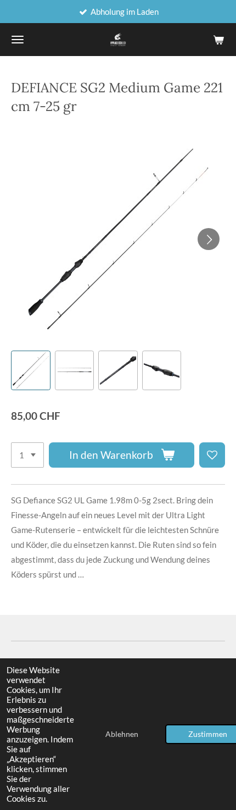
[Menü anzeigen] (17, 40)
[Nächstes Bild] (209, 239)
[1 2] (27, 455)
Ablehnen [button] (121, 734)
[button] (30, 370)
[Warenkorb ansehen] (218, 40)
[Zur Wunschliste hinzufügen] (212, 455)
